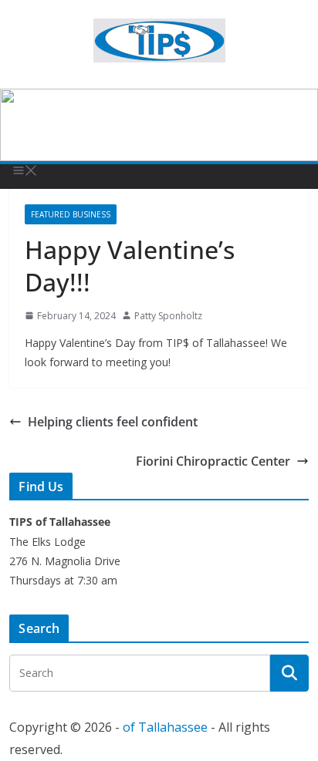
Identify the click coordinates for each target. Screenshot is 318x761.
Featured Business (70, 214)
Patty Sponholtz (168, 315)
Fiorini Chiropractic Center (213, 461)
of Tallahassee (165, 727)
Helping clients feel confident (113, 421)
